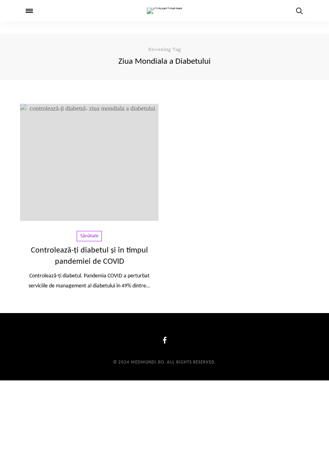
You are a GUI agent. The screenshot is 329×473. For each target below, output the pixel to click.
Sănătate (89, 236)
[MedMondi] (164, 11)
